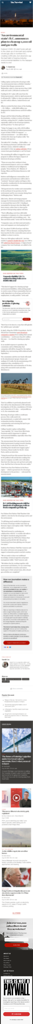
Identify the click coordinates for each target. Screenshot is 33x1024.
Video (4, 809)
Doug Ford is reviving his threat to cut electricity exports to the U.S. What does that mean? (16, 715)
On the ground (7, 849)
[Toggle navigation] (2, 2)
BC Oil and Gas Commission (13, 679)
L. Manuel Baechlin (18, 816)
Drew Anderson (7, 816)
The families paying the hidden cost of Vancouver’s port (16, 705)
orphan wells (6, 681)
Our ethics (7, 962)
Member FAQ (7, 967)
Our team (6, 958)
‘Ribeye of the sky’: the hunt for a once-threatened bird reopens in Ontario (16, 700)
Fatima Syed (7, 897)
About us (6, 956)
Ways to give (7, 965)
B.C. (3, 679)
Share (5, 73)
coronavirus (26, 679)
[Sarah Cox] (3, 67)
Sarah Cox (11, 67)
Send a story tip (8, 975)
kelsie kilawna (7, 855)
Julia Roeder (7, 766)
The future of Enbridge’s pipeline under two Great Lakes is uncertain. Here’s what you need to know (16, 760)
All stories (16, 913)
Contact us (7, 973)
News (3, 32)
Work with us (7, 960)
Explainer (5, 889)
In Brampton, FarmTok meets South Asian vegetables (16, 710)
